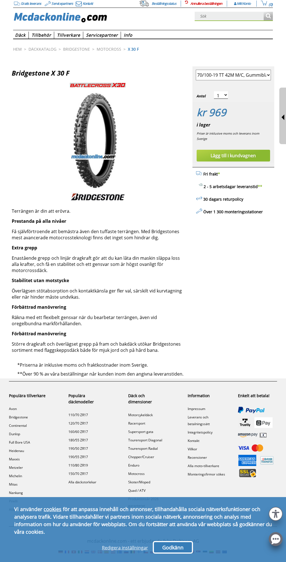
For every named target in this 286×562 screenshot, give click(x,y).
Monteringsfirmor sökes (206, 474)
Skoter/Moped (139, 482)
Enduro (133, 465)
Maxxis (14, 459)
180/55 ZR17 (78, 440)
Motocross (136, 473)
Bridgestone (18, 417)
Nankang (16, 492)
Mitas (13, 484)
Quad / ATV (137, 490)
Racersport (136, 423)
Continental (18, 425)
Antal (201, 96)
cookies (52, 509)
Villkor (192, 449)
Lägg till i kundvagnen (233, 156)
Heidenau (16, 450)
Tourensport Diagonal (145, 440)
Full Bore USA (19, 442)
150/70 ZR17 (78, 473)
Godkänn (172, 547)
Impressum (196, 408)
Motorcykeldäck (140, 415)
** (260, 186)
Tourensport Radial (143, 448)
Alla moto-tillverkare (203, 465)
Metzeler (16, 467)
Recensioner (197, 457)
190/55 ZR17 (78, 457)
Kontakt (193, 440)
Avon (13, 408)
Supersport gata (140, 431)
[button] (276, 513)
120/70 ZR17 (78, 423)
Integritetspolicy (200, 432)
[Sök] (268, 16)
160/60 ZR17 (78, 431)
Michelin (15, 476)
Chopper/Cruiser (141, 457)
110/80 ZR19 (78, 465)
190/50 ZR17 (78, 448)
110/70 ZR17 (78, 415)
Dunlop (14, 434)
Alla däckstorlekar (82, 482)
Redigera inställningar (125, 548)
